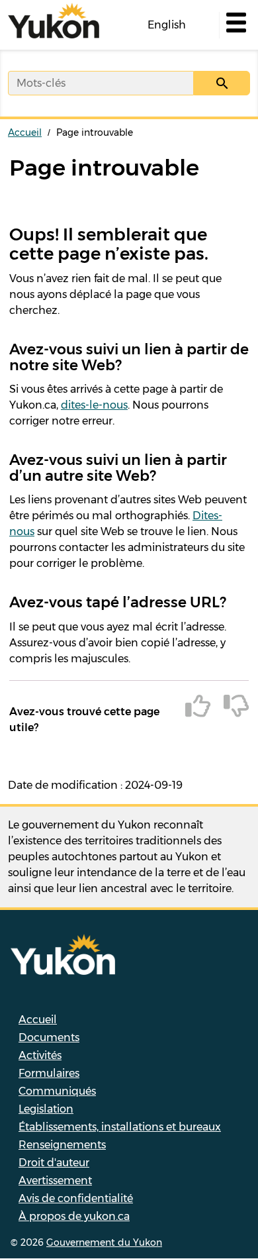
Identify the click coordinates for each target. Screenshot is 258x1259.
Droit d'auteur (54, 1162)
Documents (49, 1037)
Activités (40, 1055)
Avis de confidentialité (76, 1198)
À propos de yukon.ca (74, 1216)
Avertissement (55, 1180)
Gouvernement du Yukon (104, 1242)
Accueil (25, 132)
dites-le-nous (94, 405)
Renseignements (62, 1144)
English (167, 25)
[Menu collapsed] (235, 25)
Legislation (46, 1109)
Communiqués (57, 1091)
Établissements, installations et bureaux (120, 1127)
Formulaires (49, 1073)
